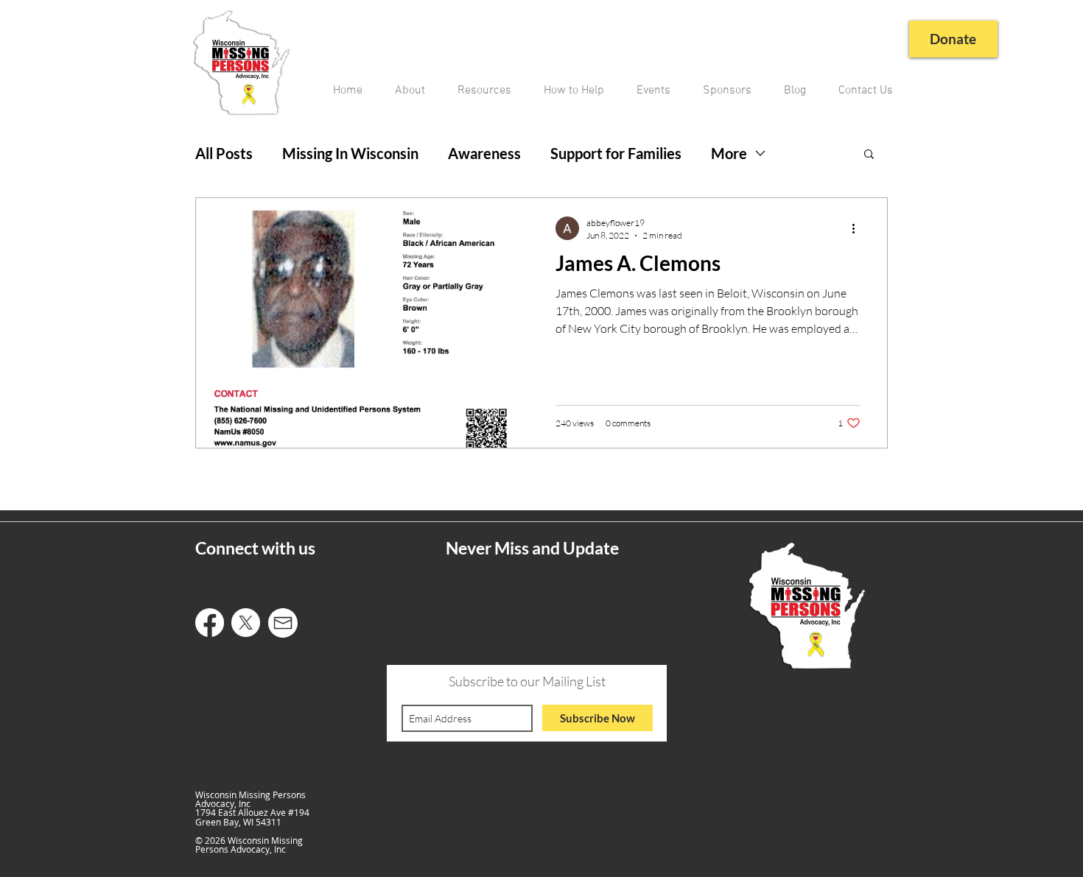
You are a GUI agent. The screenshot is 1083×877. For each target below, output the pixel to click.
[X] (245, 622)
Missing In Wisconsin (350, 153)
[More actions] (858, 228)
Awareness (484, 153)
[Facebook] (209, 622)
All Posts (224, 153)
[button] (869, 155)
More (729, 153)
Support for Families (615, 153)
